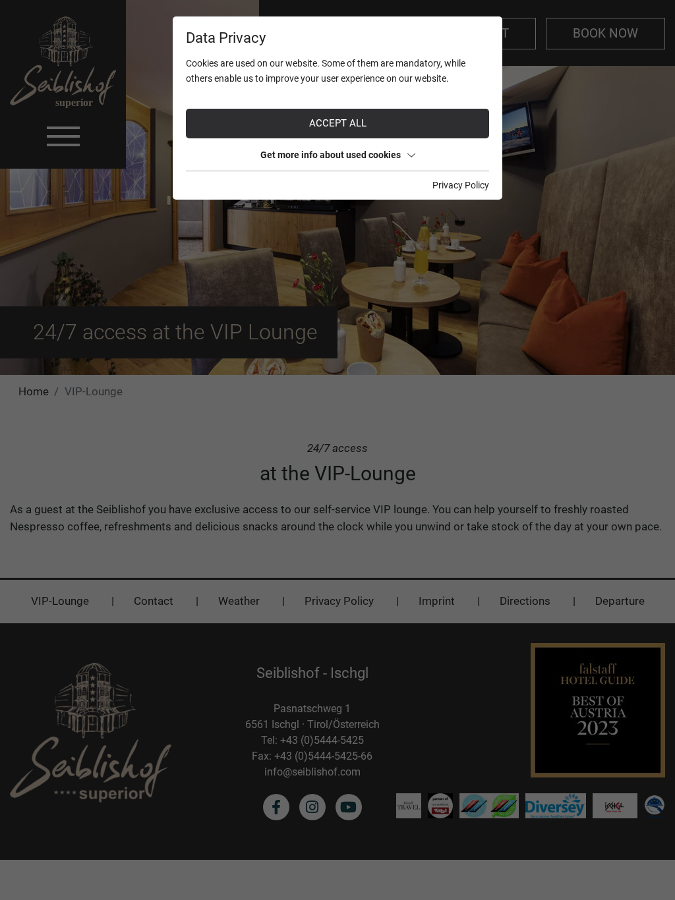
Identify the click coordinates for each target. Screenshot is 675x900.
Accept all (338, 123)
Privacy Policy (460, 185)
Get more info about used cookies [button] (330, 155)
